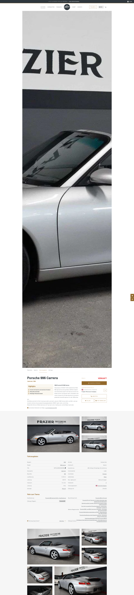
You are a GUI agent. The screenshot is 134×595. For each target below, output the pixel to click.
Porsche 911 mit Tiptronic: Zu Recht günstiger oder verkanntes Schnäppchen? (95, 501)
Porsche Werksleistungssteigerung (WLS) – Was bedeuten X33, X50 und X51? (93, 512)
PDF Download (101, 400)
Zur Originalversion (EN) (51, 407)
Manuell (64, 488)
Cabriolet (63, 471)
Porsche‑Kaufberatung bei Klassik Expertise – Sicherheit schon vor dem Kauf (93, 515)
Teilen (88, 400)
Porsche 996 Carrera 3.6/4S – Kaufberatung (55, 498)
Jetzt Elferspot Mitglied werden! (63, 1)
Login (130, 1)
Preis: (84, 378)
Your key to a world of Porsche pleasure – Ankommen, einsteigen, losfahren (94, 506)
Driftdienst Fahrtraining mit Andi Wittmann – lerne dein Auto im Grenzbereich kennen (91, 520)
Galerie (35, 370)
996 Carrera (63, 465)
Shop (74, 7)
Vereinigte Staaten (102, 485)
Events (80, 7)
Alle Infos (61, 521)
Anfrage (51, 370)
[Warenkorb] (105, 7)
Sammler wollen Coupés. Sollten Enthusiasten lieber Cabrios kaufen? (94, 504)
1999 (65, 462)
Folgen (92, 7)
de (101, 7)
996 (65, 474)
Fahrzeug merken (94, 383)
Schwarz (105, 474)
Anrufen (95, 396)
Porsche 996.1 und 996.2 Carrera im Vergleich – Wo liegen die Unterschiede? (93, 509)
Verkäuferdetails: (88, 387)
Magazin (59, 7)
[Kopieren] (65, 468)
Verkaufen (50, 7)
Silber (105, 477)
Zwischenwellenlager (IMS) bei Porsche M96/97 (96, 518)
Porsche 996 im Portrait (101, 498)
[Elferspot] (67, 7)
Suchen (43, 7)
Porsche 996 (62, 501)
